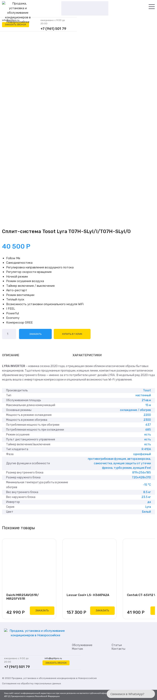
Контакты (118, 649)
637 (148, 424)
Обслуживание (82, 645)
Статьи (117, 645)
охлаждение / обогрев (135, 410)
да (149, 502)
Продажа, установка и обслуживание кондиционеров (43, 678)
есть (147, 434)
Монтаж (77, 649)
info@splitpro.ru (53, 658)
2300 (147, 420)
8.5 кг (147, 492)
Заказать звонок (15, 24)
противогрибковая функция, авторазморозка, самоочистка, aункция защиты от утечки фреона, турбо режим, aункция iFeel (119, 463)
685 (148, 429)
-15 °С (147, 485)
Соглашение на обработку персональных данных (31, 683)
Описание (10, 355)
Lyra (148, 507)
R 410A (146, 449)
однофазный (142, 454)
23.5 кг (146, 497)
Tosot (147, 390)
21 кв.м (146, 400)
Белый (146, 512)
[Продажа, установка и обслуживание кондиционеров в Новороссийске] (18, 13)
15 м (148, 405)
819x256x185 (141, 472)
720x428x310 (141, 477)
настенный (143, 395)
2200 (147, 415)
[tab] (10, 355)
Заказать (35, 334)
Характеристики (87, 355)
